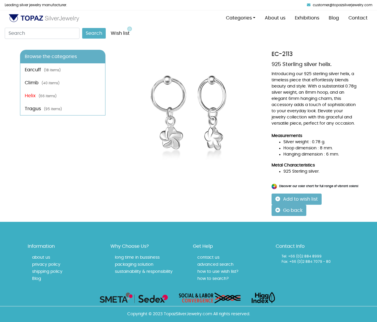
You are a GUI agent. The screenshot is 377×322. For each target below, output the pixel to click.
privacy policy (46, 264)
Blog (334, 18)
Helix (41, 95)
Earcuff (43, 69)
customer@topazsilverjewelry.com (342, 5)
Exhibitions (307, 18)
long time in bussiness (137, 257)
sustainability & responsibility (144, 272)
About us (275, 18)
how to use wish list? (217, 272)
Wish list (121, 31)
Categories (239, 18)
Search (94, 33)
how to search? (213, 279)
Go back (292, 210)
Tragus (43, 108)
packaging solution (134, 264)
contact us (208, 257)
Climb (42, 82)
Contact (358, 18)
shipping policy (47, 272)
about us (41, 257)
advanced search (215, 264)
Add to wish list (300, 199)
